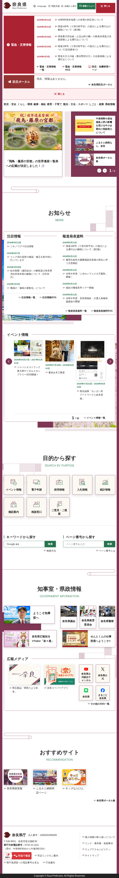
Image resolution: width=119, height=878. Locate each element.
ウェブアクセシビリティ (97, 849)
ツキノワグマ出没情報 (22, 246)
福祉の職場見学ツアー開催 (80, 287)
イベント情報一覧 (96, 418)
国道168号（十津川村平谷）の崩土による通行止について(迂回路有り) (84, 48)
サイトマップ (92, 855)
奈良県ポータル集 (104, 159)
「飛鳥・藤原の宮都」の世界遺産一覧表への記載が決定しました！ (32, 163)
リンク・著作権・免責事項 (99, 843)
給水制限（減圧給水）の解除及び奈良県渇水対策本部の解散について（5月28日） (31, 273)
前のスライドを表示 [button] (99, 171)
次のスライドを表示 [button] (105, 171)
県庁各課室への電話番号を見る (23, 862)
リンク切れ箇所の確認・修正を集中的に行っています (31, 258)
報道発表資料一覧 (77, 311)
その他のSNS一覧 (100, 704)
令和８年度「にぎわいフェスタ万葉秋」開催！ (87, 275)
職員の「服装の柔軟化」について (27, 288)
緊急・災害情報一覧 (48, 68)
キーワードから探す (21, 537)
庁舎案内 (50, 862)
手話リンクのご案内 (47, 855)
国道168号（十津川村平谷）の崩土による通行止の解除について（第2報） (84, 28)
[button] (40, 6)
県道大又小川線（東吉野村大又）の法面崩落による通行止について (84, 58)
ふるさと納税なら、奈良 (104, 144)
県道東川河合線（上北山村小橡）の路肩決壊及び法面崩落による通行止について (84, 38)
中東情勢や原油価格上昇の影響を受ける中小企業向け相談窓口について (104, 125)
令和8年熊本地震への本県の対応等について (80, 20)
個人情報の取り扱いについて (100, 837)
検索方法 (51, 551)
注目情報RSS (49, 297)
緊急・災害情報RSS (73, 68)
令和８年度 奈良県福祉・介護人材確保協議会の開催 (87, 300)
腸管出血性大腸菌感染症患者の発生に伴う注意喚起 (87, 261)
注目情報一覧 (28, 297)
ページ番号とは (107, 551)
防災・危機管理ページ (101, 68)
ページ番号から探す (80, 537)
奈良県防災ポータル (101, 84)
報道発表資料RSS (103, 311)
